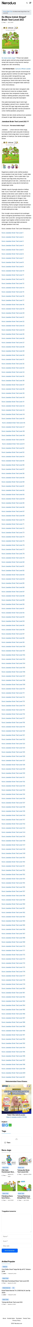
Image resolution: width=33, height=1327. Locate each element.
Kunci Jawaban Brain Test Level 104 (13, 663)
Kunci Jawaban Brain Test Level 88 (13, 596)
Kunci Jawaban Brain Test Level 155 (13, 883)
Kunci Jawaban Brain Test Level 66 (13, 507)
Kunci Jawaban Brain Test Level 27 (13, 342)
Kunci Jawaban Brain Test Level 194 (13, 1047)
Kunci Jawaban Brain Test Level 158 (13, 895)
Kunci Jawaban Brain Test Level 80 (13, 562)
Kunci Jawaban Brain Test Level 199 (13, 1068)
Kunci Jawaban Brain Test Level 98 (13, 638)
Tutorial (5, 1266)
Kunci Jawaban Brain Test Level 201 (13, 1077)
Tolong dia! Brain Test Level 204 (12, 1302)
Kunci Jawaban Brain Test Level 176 (13, 971)
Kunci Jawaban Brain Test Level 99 (13, 642)
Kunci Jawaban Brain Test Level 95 (13, 625)
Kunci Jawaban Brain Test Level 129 (13, 769)
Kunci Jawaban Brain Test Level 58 (13, 473)
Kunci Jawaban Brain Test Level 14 (13, 288)
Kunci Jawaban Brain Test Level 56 (13, 465)
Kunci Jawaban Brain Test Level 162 (13, 912)
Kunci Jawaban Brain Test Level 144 (13, 832)
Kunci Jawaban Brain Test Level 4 (13, 245)
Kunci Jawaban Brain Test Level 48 (13, 431)
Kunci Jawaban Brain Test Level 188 (13, 1022)
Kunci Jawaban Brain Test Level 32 (13, 363)
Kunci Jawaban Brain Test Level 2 (13, 237)
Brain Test (9, 11)
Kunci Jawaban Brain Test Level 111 (13, 693)
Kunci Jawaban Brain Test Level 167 (13, 933)
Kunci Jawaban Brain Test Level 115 (13, 710)
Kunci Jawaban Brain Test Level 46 (13, 423)
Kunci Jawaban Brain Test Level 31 (13, 359)
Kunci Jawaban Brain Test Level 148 (13, 849)
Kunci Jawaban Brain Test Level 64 (13, 499)
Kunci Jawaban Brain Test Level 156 (13, 887)
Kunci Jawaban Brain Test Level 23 (13, 325)
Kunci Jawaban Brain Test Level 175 (13, 967)
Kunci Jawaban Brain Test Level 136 (13, 798)
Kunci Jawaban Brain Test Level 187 (13, 1018)
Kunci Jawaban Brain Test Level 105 (13, 667)
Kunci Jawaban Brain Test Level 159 (13, 900)
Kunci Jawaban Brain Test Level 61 (13, 486)
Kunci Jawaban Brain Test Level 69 (13, 515)
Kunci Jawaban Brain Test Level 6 (13, 254)
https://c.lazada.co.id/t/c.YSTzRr (16, 1117)
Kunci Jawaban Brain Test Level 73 (13, 532)
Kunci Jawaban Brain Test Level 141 (13, 819)
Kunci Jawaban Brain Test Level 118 (13, 722)
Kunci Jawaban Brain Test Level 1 (12, 233)
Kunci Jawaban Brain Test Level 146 (13, 841)
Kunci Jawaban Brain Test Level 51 (13, 444)
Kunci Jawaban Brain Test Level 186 (13, 1014)
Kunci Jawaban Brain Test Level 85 (13, 583)
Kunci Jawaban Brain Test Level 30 (13, 355)
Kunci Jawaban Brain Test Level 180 (13, 988)
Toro (4, 22)
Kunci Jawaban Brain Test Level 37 (13, 385)
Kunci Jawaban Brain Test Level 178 (13, 980)
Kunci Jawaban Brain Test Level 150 (13, 857)
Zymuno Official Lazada (22, 69)
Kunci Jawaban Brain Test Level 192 (13, 1039)
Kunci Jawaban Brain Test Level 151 (13, 866)
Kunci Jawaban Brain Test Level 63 (13, 494)
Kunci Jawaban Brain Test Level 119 (13, 727)
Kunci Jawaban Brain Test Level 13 (13, 283)
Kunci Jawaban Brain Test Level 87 (13, 591)
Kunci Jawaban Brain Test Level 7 (13, 258)
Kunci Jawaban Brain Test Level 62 (13, 490)
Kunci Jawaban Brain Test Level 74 (13, 537)
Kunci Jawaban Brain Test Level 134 (13, 790)
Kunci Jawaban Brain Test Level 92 (13, 613)
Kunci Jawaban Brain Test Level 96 (13, 629)
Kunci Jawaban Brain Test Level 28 (13, 347)
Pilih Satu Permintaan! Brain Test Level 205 (8, 1172)
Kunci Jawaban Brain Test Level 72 (13, 528)
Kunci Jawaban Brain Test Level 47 (13, 427)
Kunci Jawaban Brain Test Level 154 (13, 879)
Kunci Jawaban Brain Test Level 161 (13, 908)
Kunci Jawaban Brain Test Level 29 (13, 351)
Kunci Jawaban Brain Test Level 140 (13, 815)
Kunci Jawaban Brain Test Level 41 (13, 401)
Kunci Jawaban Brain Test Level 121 (13, 735)
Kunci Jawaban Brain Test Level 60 (13, 482)
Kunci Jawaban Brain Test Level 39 (13, 393)
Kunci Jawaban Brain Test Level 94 (13, 621)
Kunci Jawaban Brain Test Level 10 (13, 271)
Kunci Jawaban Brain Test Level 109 (13, 684)
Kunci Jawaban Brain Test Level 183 (13, 1001)
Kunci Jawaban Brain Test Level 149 (13, 853)
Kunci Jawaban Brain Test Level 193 (13, 1043)
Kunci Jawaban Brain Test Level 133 (13, 786)
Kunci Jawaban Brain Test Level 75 (13, 541)
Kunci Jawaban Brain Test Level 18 (13, 304)
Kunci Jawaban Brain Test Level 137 (13, 803)
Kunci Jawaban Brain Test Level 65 (13, 503)
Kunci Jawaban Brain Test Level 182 (13, 997)
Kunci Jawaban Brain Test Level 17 (13, 300)
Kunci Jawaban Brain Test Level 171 (13, 950)
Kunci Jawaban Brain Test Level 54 (13, 456)
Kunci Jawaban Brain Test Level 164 (13, 921)
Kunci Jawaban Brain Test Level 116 (13, 714)
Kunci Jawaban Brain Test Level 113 (13, 701)
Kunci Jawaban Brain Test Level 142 (13, 824)
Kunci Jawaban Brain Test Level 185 (13, 1009)
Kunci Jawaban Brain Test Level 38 (13, 389)
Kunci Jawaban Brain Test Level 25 (13, 334)
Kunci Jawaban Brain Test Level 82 (13, 570)
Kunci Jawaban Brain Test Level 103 (13, 659)
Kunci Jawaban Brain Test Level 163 (13, 917)
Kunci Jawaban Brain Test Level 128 (13, 765)
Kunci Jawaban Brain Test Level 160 (13, 904)
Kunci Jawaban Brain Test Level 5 (13, 250)
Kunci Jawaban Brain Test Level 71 (13, 524)
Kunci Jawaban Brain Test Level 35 (13, 376)
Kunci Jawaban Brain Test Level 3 (13, 241)
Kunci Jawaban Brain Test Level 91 (13, 608)
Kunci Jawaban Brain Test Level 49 (13, 435)
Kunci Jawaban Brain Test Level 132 (13, 781)
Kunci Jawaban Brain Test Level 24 (13, 330)
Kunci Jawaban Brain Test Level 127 (13, 760)
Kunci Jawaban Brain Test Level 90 (13, 604)
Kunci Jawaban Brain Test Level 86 (13, 587)
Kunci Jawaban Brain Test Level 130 (13, 773)
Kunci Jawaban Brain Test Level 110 (13, 689)
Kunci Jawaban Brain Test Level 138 (13, 807)
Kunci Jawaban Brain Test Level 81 (13, 566)
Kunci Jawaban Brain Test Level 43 (13, 410)
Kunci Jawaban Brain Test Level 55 (13, 461)
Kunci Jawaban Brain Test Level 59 (13, 477)
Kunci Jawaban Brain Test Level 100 (13, 646)
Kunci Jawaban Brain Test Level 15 (13, 292)
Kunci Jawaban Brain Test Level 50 (13, 439)
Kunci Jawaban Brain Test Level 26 (13, 338)
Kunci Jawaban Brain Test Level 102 (13, 655)
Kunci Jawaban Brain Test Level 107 (13, 676)
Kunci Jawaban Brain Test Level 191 (13, 1035)
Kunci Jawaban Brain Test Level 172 (13, 955)
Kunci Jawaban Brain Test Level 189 (13, 1026)
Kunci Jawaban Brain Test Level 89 (13, 600)
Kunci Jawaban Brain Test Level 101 (13, 651)
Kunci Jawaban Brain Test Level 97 (13, 634)
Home (4, 11)
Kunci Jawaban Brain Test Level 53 (13, 452)
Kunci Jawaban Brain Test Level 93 (13, 617)
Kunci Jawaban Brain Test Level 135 (13, 794)
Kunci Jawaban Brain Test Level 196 (13, 1056)
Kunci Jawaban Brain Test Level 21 (13, 317)
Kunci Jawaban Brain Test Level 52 (13, 448)
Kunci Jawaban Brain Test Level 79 (13, 558)
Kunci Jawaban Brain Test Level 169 (13, 942)
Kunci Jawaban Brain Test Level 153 (13, 874)
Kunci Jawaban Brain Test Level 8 (13, 262)
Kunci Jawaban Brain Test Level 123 (13, 743)
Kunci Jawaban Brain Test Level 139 (13, 811)
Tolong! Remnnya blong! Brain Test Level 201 (23, 1198)
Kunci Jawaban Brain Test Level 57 (13, 469)
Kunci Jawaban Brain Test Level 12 (13, 279)
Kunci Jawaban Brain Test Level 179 (13, 984)
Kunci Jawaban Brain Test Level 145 (13, 836)
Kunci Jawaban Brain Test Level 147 (13, 845)
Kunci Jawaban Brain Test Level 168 (13, 938)
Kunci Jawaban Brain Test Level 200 (13, 1073)
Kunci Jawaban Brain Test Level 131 (13, 777)
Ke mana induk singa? (9, 58)
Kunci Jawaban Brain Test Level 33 (13, 368)
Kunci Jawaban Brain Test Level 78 (13, 553)
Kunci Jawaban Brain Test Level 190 (13, 1030)
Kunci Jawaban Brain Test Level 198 (13, 1064)
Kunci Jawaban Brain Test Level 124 (13, 748)
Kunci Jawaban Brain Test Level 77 (13, 549)
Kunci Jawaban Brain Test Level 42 (13, 406)
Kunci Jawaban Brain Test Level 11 (13, 275)
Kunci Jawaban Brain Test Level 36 (13, 380)
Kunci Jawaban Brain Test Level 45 (13, 418)
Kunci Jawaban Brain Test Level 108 (13, 680)
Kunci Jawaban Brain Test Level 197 (13, 1060)
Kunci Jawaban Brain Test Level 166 (13, 929)
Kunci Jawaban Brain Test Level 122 (13, 739)
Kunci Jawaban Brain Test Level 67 (13, 511)
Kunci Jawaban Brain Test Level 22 (13, 321)
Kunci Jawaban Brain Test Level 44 (13, 414)
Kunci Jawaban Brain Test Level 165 (13, 925)
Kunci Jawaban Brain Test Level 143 (13, 828)
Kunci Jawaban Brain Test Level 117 (13, 718)
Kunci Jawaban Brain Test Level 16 (13, 296)
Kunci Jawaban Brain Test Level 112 (13, 697)
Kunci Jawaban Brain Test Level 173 (13, 959)
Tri (13, 1287)
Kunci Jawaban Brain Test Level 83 (13, 575)
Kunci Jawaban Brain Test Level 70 (13, 520)
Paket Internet (6, 1287)
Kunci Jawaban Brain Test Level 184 (13, 1005)
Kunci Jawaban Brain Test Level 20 (13, 313)
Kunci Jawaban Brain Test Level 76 (13, 545)
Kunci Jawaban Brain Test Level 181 (13, 992)
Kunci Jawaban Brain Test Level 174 (13, 963)
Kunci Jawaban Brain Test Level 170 (13, 946)
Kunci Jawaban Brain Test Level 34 (13, 372)
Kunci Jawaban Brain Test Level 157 (13, 891)
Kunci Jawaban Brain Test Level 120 (13, 731)
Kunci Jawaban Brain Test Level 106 (13, 672)
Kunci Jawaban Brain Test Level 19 (13, 309)
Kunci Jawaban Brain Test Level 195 (13, 1052)
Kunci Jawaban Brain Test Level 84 (13, 579)
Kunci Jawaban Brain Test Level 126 (13, 756)
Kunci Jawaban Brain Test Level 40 (13, 397)
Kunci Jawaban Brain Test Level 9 (13, 266)
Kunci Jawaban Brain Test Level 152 (13, 870)
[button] (27, 3)
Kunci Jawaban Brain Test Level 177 (13, 976)
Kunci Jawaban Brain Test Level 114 (13, 705)
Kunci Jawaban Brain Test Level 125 (13, 752)
